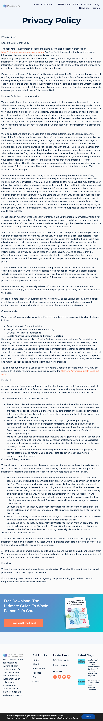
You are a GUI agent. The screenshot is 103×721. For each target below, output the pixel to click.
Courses (48, 4)
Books (76, 4)
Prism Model (38, 668)
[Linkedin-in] (64, 677)
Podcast (88, 4)
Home (35, 660)
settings (74, 718)
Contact (96, 8)
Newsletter (84, 8)
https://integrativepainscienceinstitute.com (22, 52)
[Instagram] (59, 677)
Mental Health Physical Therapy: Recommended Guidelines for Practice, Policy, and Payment (94, 668)
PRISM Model (64, 4)
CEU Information (61, 660)
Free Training (60, 665)
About (36, 4)
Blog (97, 4)
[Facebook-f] (55, 677)
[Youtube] (69, 677)
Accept (88, 716)
